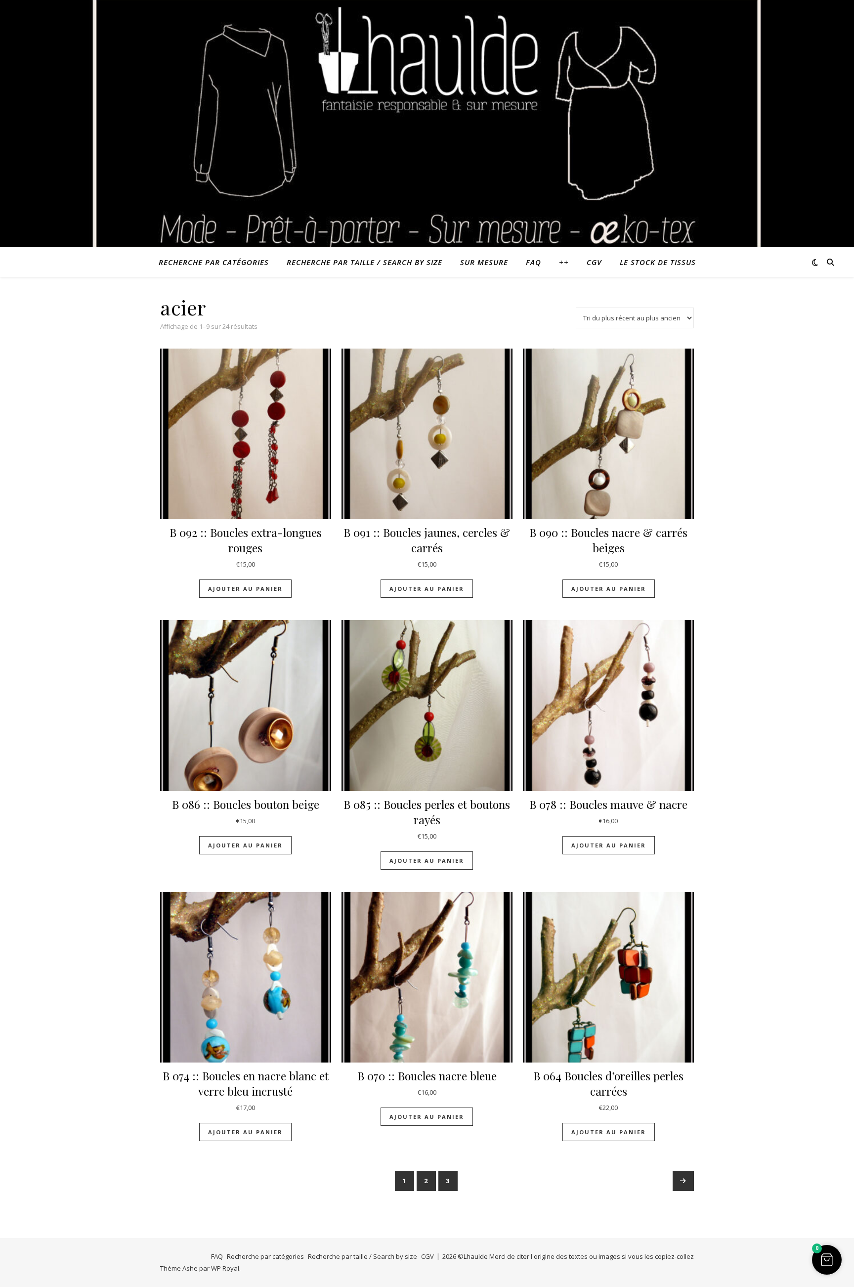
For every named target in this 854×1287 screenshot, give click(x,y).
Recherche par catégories (214, 262)
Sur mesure (484, 262)
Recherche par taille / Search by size (364, 262)
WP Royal (225, 1268)
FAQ (533, 262)
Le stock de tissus (658, 262)
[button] (827, 1260)
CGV (594, 262)
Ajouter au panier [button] (245, 588)
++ (564, 262)
